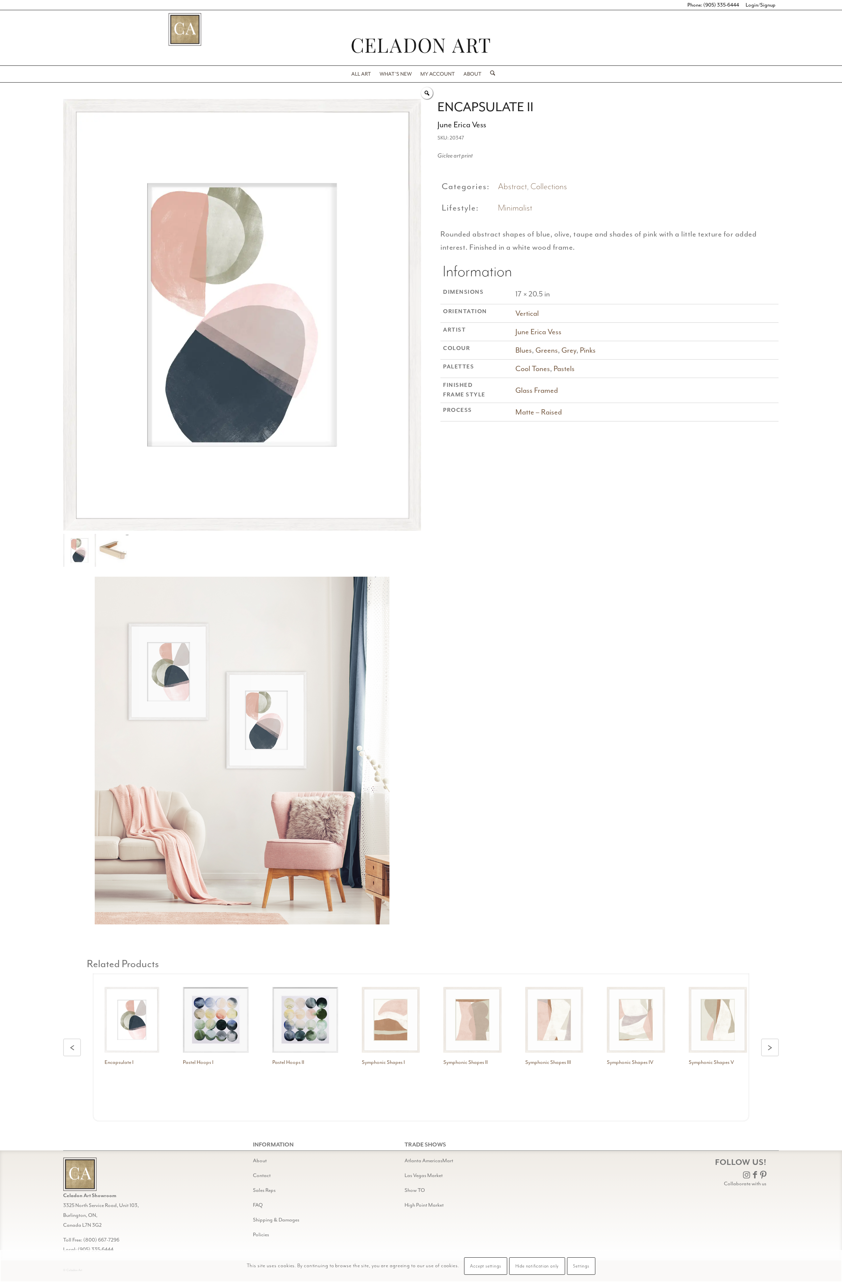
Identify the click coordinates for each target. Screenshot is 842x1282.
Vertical (527, 313)
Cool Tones (532, 368)
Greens (546, 350)
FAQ (258, 1205)
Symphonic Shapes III (548, 1062)
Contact (262, 1175)
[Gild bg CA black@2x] (80, 1174)
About (260, 1160)
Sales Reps (264, 1190)
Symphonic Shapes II (465, 1062)
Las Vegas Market (424, 1175)
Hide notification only (537, 1266)
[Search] (490, 74)
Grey (568, 350)
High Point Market (424, 1205)
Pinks (588, 350)
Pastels (564, 368)
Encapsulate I (119, 1062)
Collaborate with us (745, 1183)
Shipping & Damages (276, 1220)
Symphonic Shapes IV (630, 1062)
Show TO (415, 1190)
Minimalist (515, 208)
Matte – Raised (538, 412)
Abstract (512, 187)
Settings (581, 1266)
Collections (549, 187)
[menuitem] (361, 74)
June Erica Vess (538, 332)
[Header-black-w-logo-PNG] (421, 45)
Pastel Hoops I (198, 1062)
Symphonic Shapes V (711, 1062)
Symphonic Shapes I (383, 1062)
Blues (523, 350)
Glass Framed (536, 390)
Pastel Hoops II (288, 1062)
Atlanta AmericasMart (429, 1160)
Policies (261, 1234)
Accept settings (485, 1266)
